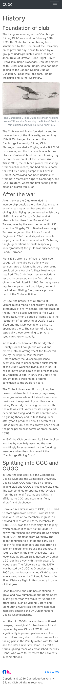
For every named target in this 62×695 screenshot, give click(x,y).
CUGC (8, 5)
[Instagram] (9, 671)
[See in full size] (31, 98)
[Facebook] (4, 671)
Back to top (52, 671)
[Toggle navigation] (54, 4)
